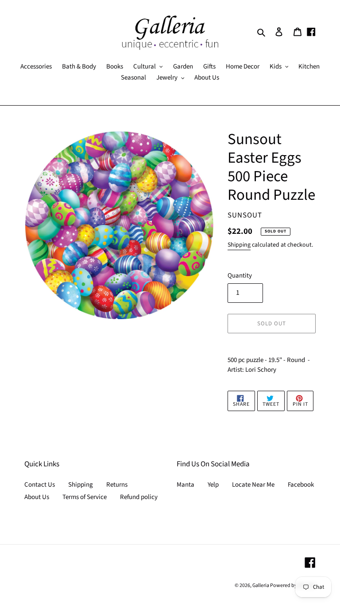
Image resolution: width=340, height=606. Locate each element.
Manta (185, 484)
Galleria (261, 585)
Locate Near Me (253, 484)
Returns (117, 484)
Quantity (240, 275)
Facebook (301, 484)
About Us (36, 497)
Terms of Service (84, 497)
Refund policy (139, 497)
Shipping (239, 244)
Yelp (213, 484)
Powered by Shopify (293, 585)
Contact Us (39, 484)
